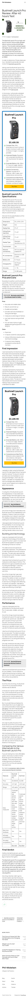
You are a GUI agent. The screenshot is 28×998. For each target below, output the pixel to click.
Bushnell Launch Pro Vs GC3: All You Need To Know (8, 919)
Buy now (14, 845)
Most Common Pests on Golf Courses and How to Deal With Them (10, 957)
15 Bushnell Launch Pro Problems (20, 919)
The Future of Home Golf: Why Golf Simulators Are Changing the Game (11, 938)
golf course (14, 89)
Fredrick (9, 36)
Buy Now (14, 186)
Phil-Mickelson (6, 2)
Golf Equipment (15, 36)
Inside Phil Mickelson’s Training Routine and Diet (11, 950)
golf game (5, 708)
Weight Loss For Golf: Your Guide (8, 944)
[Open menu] (25, 2)
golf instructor (16, 728)
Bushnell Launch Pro (15, 64)
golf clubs (16, 883)
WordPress (23, 995)
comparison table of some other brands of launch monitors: (13, 769)
